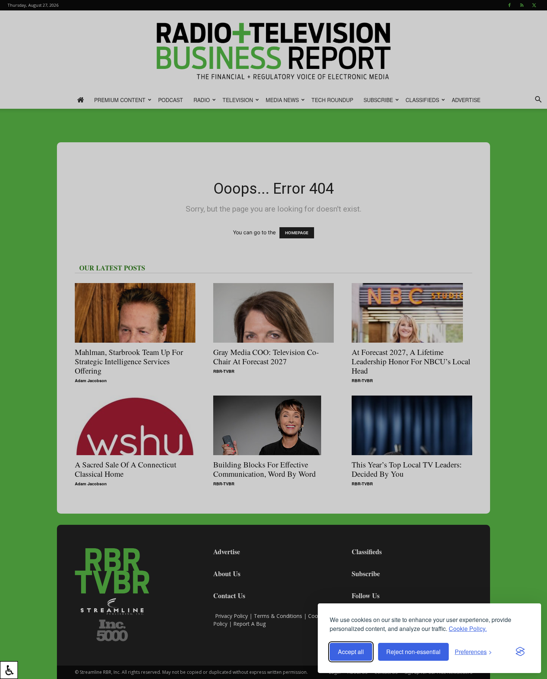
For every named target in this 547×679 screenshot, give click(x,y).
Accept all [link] (351, 651)
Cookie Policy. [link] (468, 628)
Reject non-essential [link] (413, 651)
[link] (9, 670)
